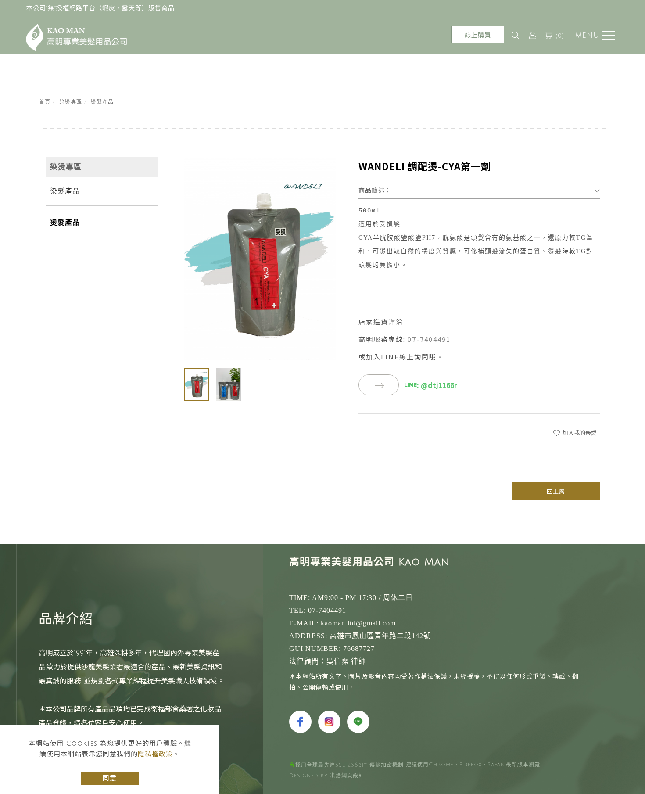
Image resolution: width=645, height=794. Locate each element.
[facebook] (301, 722)
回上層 (556, 491)
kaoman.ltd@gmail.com (358, 623)
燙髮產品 (102, 102)
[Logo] (76, 37)
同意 (110, 778)
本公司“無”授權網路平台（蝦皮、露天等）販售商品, (101, 8)
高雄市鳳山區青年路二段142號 (380, 636)
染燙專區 (70, 102)
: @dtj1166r (437, 385)
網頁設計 (352, 776)
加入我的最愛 (579, 432)
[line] (359, 722)
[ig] (330, 722)
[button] (515, 35)
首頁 (44, 102)
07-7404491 (429, 339)
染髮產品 (65, 191)
